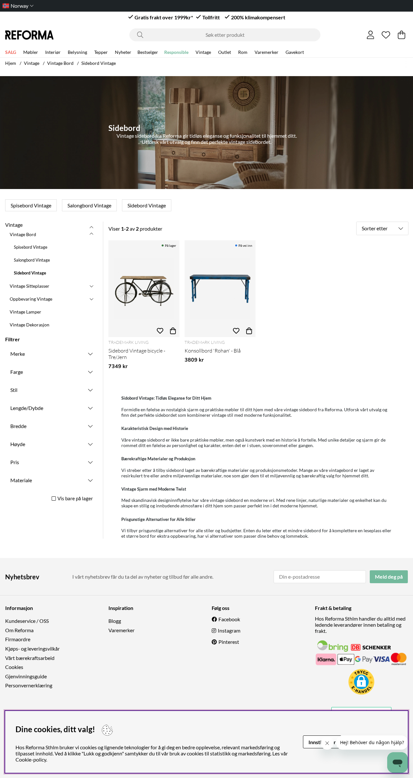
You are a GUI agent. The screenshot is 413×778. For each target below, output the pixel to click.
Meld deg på (389, 577)
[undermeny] (91, 234)
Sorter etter (375, 228)
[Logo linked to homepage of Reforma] (29, 35)
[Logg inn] (370, 35)
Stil (13, 390)
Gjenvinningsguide (26, 676)
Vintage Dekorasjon (29, 324)
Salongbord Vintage (89, 205)
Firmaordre (17, 639)
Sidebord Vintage (98, 63)
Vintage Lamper (25, 311)
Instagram (229, 630)
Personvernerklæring (28, 685)
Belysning (77, 52)
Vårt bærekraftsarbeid (30, 658)
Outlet (224, 52)
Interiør (53, 52)
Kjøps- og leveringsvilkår (32, 648)
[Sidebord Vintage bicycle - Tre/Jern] (143, 288)
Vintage (203, 52)
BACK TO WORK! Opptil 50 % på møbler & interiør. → (216, 6)
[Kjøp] (172, 330)
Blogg (114, 621)
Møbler (30, 52)
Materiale (21, 480)
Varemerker (266, 52)
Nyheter (123, 52)
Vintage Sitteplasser (29, 286)
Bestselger (147, 52)
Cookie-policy (30, 759)
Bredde (18, 426)
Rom (242, 52)
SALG (10, 52)
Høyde (17, 444)
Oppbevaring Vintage (31, 299)
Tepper (101, 52)
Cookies (14, 667)
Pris (14, 462)
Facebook (229, 619)
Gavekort (295, 52)
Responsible (176, 52)
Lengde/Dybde (26, 408)
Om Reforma (19, 630)
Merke (17, 354)
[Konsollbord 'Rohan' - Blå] (220, 288)
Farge (16, 372)
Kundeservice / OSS (27, 621)
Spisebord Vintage (31, 205)
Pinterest (228, 642)
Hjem (10, 63)
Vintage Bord (60, 63)
